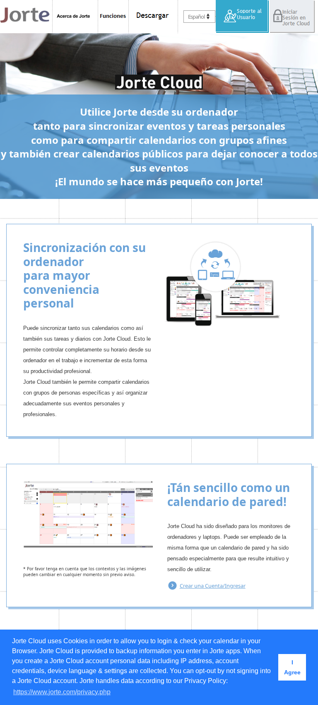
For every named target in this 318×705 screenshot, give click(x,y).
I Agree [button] (292, 667)
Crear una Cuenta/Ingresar (213, 585)
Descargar (153, 16)
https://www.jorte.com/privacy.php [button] (62, 691)
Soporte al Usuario (242, 16)
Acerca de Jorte (75, 16)
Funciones (113, 16)
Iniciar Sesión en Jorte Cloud (292, 16)
